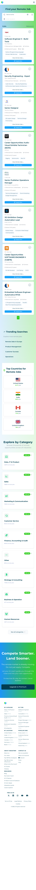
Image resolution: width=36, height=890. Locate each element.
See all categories (17, 632)
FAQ (19, 762)
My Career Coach (9, 776)
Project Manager (24, 720)
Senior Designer (11, 108)
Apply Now (19, 61)
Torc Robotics (8, 43)
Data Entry (22, 745)
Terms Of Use (8, 801)
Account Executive (23, 716)
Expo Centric (8, 222)
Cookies (18, 804)
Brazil (7, 744)
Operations (9, 357)
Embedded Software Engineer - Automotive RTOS (18, 293)
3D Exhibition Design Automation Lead (14, 218)
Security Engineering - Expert (17, 76)
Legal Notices (18, 801)
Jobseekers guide (9, 785)
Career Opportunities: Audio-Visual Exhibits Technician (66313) (17, 145)
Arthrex (7, 150)
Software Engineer (23, 710)
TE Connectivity (9, 262)
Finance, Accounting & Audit (10, 716)
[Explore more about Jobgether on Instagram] (17, 795)
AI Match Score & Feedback (12, 780)
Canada (8, 740)
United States (10, 733)
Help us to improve (23, 755)
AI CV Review (7, 778)
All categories (8, 728)
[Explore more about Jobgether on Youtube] (22, 795)
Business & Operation (10, 724)
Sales (7, 713)
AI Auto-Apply (8, 783)
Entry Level (23, 733)
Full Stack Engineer (23, 727)
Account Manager (23, 723)
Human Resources (23, 740)
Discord (22, 757)
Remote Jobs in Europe (13, 341)
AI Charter (7, 766)
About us (6, 753)
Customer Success (12, 351)
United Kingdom (11, 737)
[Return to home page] (2, 2)
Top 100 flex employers (10, 757)
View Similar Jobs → (18, 58)
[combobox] (16, 14)
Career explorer (8, 787)
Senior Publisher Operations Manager (17, 181)
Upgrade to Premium (18, 687)
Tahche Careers (9, 110)
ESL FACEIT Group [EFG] (11, 185)
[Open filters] (32, 14)
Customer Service (9, 721)
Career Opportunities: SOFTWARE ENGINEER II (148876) (15, 257)
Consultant (23, 713)
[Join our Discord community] (27, 795)
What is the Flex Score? (10, 764)
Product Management (13, 346)
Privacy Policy (27, 801)
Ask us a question (23, 753)
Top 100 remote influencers (8, 760)
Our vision (7, 755)
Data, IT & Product (9, 710)
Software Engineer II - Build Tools (16, 40)
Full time (26, 46)
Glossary (6, 769)
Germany (9, 742)
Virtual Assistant (24, 743)
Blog (5, 773)
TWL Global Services (10, 78)
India (7, 735)
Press (19, 760)
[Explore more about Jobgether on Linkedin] (13, 795)
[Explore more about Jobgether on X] (9, 795)
